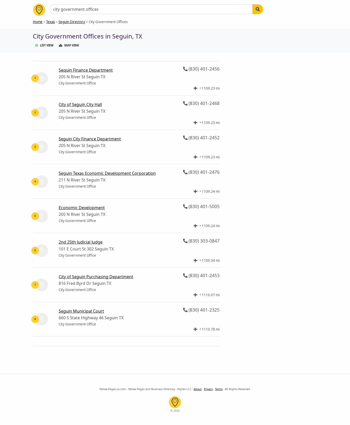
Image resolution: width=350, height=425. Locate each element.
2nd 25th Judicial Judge (80, 242)
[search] (257, 9)
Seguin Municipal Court (81, 311)
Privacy (208, 389)
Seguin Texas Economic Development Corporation (107, 173)
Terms (219, 389)
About (198, 389)
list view (47, 45)
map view (71, 45)
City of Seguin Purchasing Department (96, 276)
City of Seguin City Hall (80, 104)
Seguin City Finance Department (90, 139)
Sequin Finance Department (86, 70)
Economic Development (82, 207)
